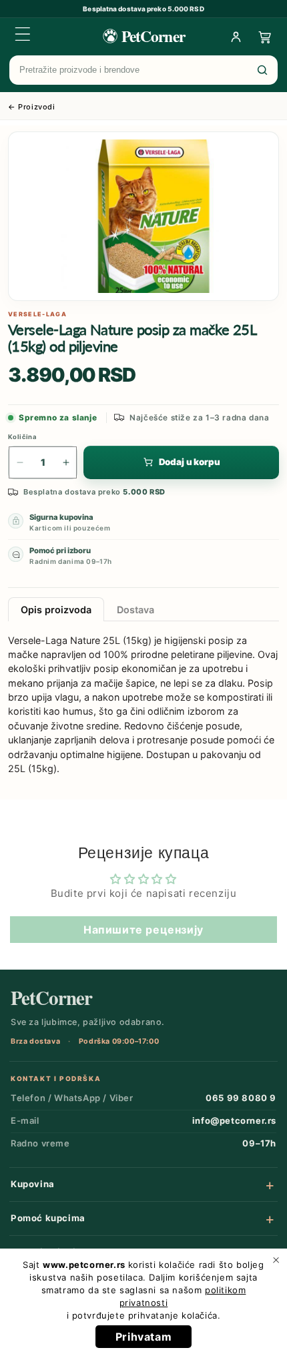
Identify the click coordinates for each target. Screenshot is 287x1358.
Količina (22, 436)
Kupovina (33, 1183)
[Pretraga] (262, 70)
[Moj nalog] (235, 36)
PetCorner (51, 998)
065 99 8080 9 (241, 1097)
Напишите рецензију (143, 929)
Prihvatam (143, 1336)
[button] (23, 34)
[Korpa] (265, 36)
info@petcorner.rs (234, 1120)
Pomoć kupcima (48, 1218)
